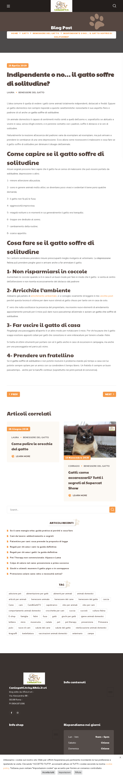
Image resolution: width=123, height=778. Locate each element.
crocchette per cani (55, 610)
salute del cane (42, 627)
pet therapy (70, 622)
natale (49, 622)
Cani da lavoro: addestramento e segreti (32, 536)
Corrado (74, 466)
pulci (11, 627)
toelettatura (28, 633)
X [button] (120, 757)
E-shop (12, 616)
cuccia (72, 610)
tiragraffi (13, 633)
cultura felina (99, 610)
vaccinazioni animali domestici (53, 633)
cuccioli (83, 610)
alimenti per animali (62, 593)
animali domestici (85, 593)
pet (58, 622)
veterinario (77, 633)
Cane (11, 605)
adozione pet (15, 593)
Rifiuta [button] (78, 772)
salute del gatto (63, 627)
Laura (10, 92)
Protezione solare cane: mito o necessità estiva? (36, 573)
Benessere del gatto (46, 33)
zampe (91, 633)
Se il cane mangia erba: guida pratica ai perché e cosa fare (41, 530)
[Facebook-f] (11, 712)
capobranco (51, 605)
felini (35, 616)
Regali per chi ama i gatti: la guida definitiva (33, 552)
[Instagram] (17, 712)
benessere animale (40, 599)
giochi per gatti (69, 616)
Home (14, 33)
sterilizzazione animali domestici (91, 627)
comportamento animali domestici (25, 610)
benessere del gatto (88, 599)
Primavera (103, 622)
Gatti (25, 33)
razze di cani (24, 627)
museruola (36, 622)
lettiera (12, 622)
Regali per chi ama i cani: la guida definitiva (33, 546)
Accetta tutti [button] (48, 772)
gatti (54, 616)
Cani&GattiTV (34, 605)
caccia (106, 599)
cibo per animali (69, 605)
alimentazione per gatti (37, 593)
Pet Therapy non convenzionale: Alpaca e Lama (35, 557)
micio (23, 622)
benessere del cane (64, 599)
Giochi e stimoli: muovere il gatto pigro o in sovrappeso (39, 568)
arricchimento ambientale (44, 296)
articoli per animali (17, 599)
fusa (45, 616)
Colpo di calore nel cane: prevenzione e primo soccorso (39, 563)
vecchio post (106, 296)
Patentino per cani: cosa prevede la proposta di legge (39, 541)
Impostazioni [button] (64, 772)
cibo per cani (88, 605)
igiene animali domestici (92, 616)
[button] (114, 6)
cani (21, 605)
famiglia (24, 616)
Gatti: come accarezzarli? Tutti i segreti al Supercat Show (85, 480)
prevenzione (87, 622)
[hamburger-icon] (110, 691)
